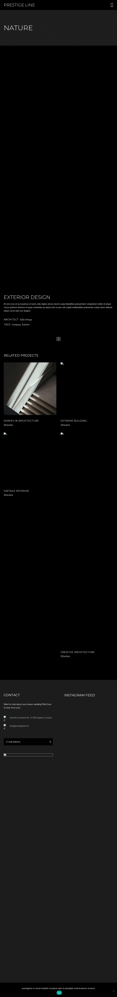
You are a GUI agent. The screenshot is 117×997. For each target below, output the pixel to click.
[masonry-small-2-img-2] (87, 89)
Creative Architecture (78, 652)
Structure (8, 425)
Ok (59, 993)
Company (16, 324)
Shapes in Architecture (21, 420)
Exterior (25, 324)
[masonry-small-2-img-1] (30, 117)
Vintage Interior (16, 491)
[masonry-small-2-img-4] (58, 259)
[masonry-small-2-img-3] (30, 202)
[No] (113, 990)
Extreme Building (74, 420)
